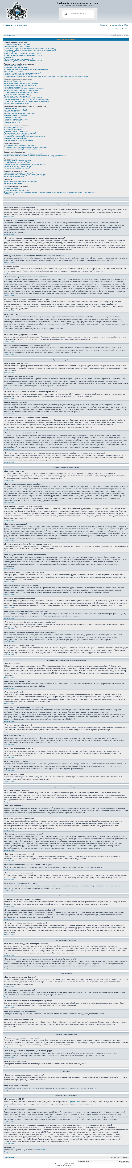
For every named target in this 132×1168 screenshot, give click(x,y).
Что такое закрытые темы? (14, 121)
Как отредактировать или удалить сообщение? (21, 83)
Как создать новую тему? (13, 82)
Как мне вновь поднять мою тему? (16, 103)
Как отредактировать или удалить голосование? (21, 91)
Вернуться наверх (9, 216)
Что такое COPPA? (11, 57)
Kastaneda (41, 1150)
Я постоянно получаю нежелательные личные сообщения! (25, 147)
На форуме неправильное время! (16, 68)
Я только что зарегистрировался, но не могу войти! (22, 54)
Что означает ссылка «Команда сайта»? (19, 140)
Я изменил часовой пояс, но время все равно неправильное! (26, 69)
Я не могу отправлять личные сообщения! (19, 145)
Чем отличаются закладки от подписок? (18, 173)
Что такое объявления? (13, 117)
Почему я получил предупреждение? (17, 96)
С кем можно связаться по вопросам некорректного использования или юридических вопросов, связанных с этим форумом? (49, 192)
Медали (114, 25)
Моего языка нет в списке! (13, 71)
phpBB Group (75, 1102)
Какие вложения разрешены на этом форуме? (21, 182)
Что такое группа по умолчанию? (16, 138)
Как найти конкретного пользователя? (18, 166)
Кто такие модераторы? (13, 129)
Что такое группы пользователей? (16, 131)
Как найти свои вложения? (13, 183)
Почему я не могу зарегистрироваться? (18, 59)
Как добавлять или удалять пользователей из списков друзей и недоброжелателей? (35, 156)
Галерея (105, 25)
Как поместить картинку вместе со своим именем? (22, 73)
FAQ (121, 25)
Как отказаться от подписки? (14, 176)
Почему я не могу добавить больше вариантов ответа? (24, 89)
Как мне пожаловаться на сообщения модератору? (23, 98)
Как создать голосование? (13, 87)
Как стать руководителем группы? (16, 135)
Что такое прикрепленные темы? (16, 119)
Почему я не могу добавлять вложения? (18, 94)
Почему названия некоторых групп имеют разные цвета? (25, 137)
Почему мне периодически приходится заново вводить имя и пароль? (29, 48)
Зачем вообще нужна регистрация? (17, 46)
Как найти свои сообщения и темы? (17, 168)
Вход (14, 25)
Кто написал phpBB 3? (12, 188)
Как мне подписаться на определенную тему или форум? (25, 175)
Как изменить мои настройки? (15, 66)
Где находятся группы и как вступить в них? (20, 133)
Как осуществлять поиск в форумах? (17, 161)
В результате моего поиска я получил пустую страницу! (24, 164)
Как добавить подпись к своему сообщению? (20, 85)
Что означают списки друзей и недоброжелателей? (23, 154)
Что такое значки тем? (12, 123)
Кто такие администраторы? (14, 128)
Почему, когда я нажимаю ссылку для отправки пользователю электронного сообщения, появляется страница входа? (47, 77)
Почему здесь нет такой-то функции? (17, 190)
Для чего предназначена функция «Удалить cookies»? (24, 61)
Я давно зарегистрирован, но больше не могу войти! (23, 55)
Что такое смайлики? (11, 112)
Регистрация (22, 25)
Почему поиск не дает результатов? (17, 162)
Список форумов (9, 35)
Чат (127, 25)
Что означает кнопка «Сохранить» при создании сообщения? (27, 100)
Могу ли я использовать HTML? (15, 110)
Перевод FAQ (9, 194)
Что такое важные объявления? (16, 115)
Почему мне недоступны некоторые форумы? (21, 92)
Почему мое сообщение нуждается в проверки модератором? (27, 101)
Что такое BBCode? (11, 108)
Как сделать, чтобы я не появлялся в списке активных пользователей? (30, 50)
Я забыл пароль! (10, 52)
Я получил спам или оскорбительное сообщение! (22, 149)
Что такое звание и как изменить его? (18, 75)
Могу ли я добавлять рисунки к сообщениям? (20, 114)
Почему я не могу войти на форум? (17, 45)
